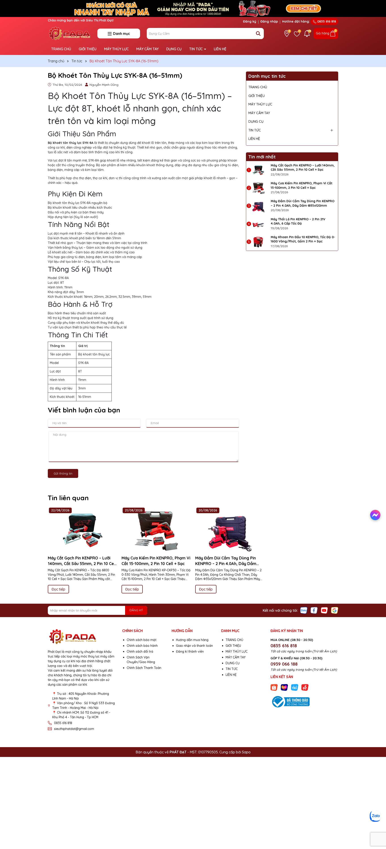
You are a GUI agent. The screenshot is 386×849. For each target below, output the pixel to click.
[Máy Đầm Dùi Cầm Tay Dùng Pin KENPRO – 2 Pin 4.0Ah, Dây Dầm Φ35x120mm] (258, 205)
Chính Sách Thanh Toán (144, 668)
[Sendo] (304, 687)
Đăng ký (249, 21)
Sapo (246, 752)
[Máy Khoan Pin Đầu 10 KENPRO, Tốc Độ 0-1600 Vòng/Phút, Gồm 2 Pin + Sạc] (258, 241)
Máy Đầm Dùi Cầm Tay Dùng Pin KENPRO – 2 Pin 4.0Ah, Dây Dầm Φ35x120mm (302, 203)
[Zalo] (303, 610)
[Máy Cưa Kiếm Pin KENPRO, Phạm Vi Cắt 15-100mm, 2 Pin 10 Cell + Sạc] (258, 188)
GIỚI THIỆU (87, 49)
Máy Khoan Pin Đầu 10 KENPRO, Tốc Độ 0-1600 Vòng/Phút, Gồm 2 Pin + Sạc (303, 239)
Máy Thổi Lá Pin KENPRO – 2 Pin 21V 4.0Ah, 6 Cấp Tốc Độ (298, 221)
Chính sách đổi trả (140, 651)
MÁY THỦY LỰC (116, 49)
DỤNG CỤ (174, 49)
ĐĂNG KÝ (136, 610)
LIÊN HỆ (220, 49)
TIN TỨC (196, 49)
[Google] (334, 610)
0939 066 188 (284, 664)
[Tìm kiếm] (258, 33)
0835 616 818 (326, 21)
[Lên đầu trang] (376, 826)
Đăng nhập (269, 21)
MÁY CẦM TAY (147, 49)
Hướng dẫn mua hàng (192, 640)
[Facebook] (314, 610)
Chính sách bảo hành (142, 646)
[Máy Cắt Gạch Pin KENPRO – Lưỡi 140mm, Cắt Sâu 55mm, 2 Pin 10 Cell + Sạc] (258, 170)
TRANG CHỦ (61, 49)
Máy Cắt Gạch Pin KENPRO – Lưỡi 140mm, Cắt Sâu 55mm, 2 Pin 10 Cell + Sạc (303, 167)
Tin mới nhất (262, 157)
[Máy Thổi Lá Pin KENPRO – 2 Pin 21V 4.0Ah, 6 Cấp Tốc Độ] (258, 224)
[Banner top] (193, 8)
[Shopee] (274, 687)
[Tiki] (294, 687)
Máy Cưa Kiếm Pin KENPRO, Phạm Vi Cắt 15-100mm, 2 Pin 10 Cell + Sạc (301, 185)
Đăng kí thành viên (190, 651)
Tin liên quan (68, 498)
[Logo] (69, 33)
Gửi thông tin (63, 473)
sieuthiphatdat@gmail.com (74, 729)
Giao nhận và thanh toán (194, 646)
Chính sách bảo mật (141, 640)
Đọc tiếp (58, 589)
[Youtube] (324, 610)
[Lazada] (284, 687)
